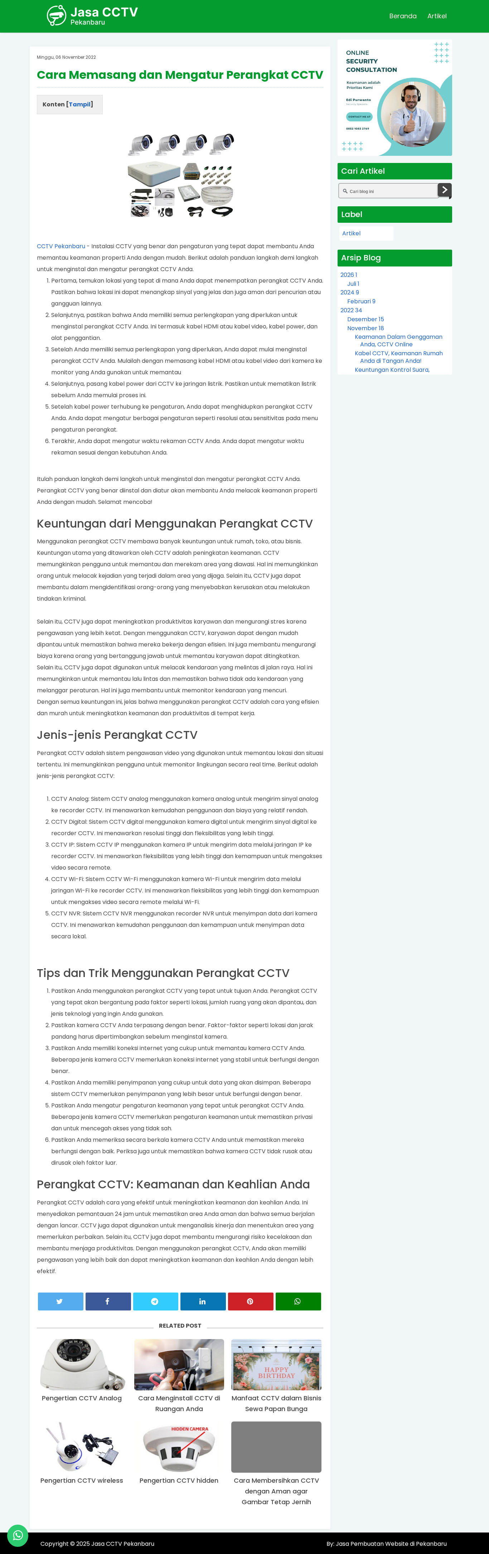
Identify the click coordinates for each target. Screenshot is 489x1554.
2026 (348, 275)
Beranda (403, 15)
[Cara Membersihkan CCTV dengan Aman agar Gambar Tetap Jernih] (276, 1447)
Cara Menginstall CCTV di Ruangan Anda (179, 1403)
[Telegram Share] (156, 1301)
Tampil (80, 104)
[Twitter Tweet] (60, 1301)
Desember (365, 319)
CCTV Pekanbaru (61, 246)
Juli (353, 284)
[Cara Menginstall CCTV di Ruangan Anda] (179, 1364)
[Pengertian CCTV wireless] (82, 1447)
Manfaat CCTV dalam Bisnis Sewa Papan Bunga (276, 1403)
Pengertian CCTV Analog (82, 1398)
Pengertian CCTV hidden (179, 1480)
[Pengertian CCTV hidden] (179, 1447)
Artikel (437, 15)
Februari (361, 301)
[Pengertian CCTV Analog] (82, 1364)
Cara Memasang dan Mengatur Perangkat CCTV (180, 75)
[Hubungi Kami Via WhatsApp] (17, 1536)
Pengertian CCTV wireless (81, 1480)
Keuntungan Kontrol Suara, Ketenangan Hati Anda (392, 373)
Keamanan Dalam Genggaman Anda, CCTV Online (398, 340)
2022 (351, 310)
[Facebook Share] (108, 1301)
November (365, 328)
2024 (349, 292)
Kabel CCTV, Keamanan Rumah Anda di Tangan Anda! (399, 357)
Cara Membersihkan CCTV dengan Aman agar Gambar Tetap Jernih (276, 1491)
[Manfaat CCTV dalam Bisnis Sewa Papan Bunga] (276, 1364)
